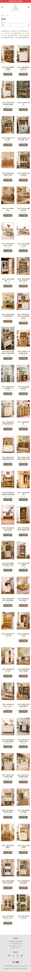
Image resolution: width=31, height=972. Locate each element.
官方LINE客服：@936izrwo (15, 945)
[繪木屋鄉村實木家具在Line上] (22, 956)
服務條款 (6, 968)
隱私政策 (12, 968)
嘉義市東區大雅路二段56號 (15, 941)
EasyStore (25, 966)
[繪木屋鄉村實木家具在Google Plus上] (13, 956)
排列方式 (3, 22)
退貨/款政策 (18, 968)
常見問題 (24, 968)
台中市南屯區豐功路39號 (15, 943)
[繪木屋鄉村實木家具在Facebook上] (9, 956)
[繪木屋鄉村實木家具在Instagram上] (17, 956)
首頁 (2, 15)
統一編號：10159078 (15, 947)
